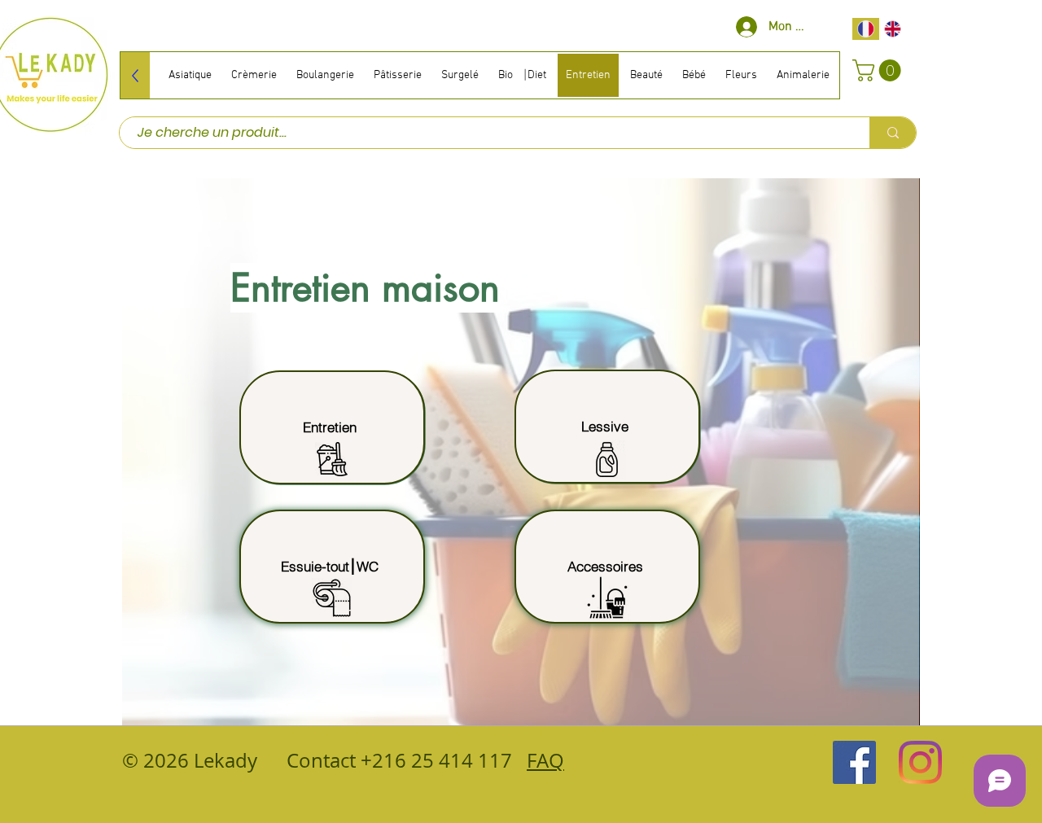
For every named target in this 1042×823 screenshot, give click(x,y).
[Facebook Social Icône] (854, 762)
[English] (893, 29)
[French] (865, 29)
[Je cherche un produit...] (892, 132)
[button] (879, 70)
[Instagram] (920, 762)
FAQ (545, 760)
